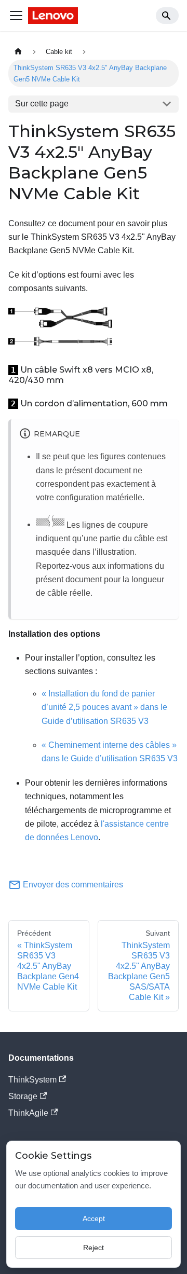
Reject (93, 1247)
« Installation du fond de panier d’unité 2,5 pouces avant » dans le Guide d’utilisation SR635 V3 (104, 707)
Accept (94, 1218)
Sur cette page (42, 103)
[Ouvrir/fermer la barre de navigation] (16, 15)
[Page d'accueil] (18, 52)
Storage (22, 1096)
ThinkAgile (28, 1112)
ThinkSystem (32, 1079)
